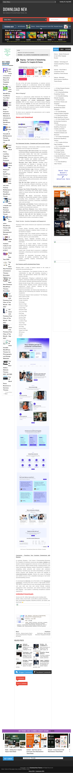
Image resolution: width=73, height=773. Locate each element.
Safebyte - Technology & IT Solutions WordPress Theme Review (61, 63)
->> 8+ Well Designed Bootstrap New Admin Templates (59, 107)
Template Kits (39, 624)
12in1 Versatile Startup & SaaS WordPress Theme (7, 169)
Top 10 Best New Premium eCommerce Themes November (7, 268)
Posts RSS (32, 771)
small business (25, 624)
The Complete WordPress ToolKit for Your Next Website (7, 93)
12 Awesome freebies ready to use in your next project (7, 243)
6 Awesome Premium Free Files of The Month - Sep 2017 (7, 332)
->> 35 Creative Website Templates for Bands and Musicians (60, 132)
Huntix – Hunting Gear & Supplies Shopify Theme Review (13, 751)
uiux (23, 626)
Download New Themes (21, 9)
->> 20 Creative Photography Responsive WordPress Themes (61, 138)
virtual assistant (28, 626)
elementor (32, 623)
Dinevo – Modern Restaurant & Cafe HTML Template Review (31, 26)
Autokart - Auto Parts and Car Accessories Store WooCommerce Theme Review (62, 202)
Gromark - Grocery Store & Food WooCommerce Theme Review (61, 218)
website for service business (26, 52)
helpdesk (19, 624)
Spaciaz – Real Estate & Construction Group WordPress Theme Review (61, 71)
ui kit (44, 624)
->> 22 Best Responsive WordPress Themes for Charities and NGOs (60, 127)
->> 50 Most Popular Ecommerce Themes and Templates (60, 101)
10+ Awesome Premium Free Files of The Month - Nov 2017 (7, 316)
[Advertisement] (62, 302)
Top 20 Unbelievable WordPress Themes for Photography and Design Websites (7, 349)
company (45, 622)
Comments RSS (40, 771)
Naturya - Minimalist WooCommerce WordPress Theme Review (61, 79)
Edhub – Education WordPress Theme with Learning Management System (7, 225)
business (35, 622)
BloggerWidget (8, 392)
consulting (27, 623)
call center (40, 622)
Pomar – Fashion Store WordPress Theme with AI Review (62, 232)
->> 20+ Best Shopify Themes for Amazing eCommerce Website (61, 121)
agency (30, 622)
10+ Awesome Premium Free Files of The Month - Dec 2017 (7, 300)
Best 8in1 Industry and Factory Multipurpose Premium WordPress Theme (7, 187)
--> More (5, 394)
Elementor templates (40, 623)
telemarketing (32, 624)
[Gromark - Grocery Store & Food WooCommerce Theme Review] (58, 747)
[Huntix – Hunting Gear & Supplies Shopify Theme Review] (15, 747)
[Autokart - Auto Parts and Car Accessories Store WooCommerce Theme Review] (36, 747)
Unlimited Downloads (24, 594)
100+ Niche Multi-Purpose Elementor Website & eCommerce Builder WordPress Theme (7, 113)
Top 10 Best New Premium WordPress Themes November (7, 284)
